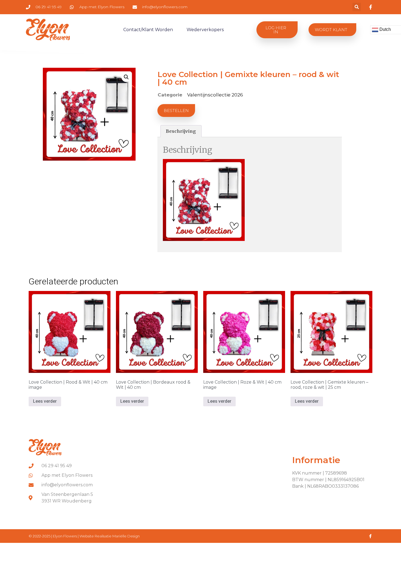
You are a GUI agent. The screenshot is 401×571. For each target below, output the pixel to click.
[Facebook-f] (370, 536)
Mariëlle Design (126, 536)
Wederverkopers (205, 29)
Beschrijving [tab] (181, 131)
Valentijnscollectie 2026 (215, 95)
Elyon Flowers (65, 536)
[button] (356, 7)
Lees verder (45, 401)
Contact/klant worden (148, 29)
